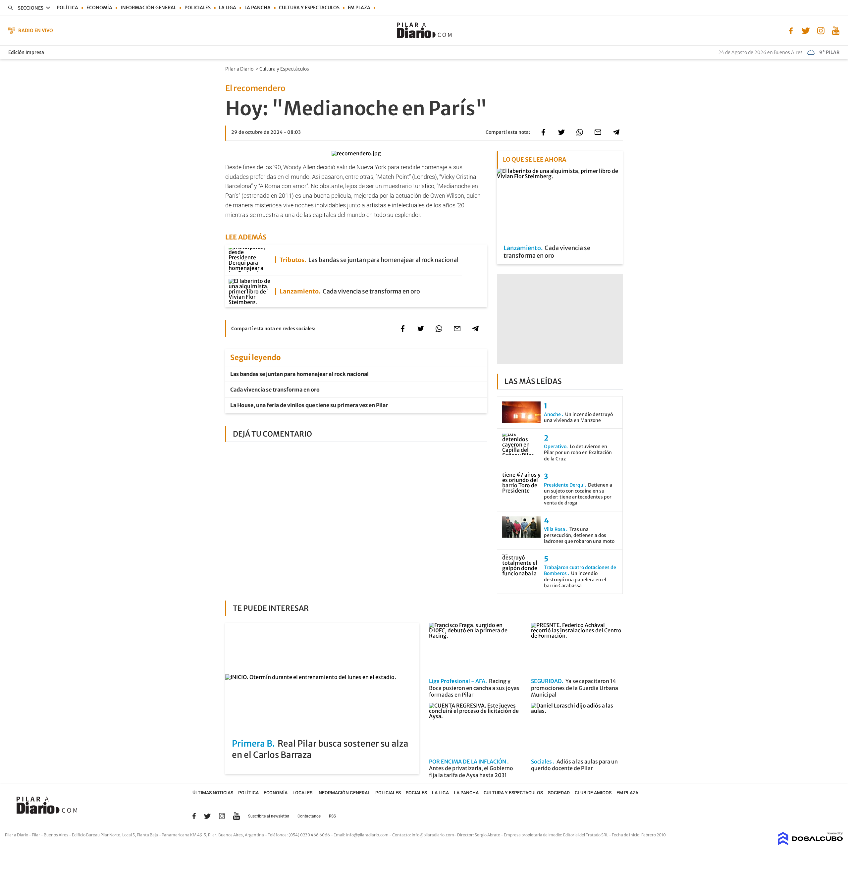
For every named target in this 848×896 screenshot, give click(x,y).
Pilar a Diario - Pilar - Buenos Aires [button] (37, 834)
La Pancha (257, 8)
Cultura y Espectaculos (309, 8)
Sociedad (559, 792)
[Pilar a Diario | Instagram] (821, 30)
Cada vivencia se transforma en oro (275, 389)
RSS (332, 816)
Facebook (194, 816)
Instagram (222, 816)
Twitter (207, 815)
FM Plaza (359, 8)
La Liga (227, 8)
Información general (148, 8)
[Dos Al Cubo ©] (810, 843)
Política (67, 8)
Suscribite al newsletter (268, 816)
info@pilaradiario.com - (369, 834)
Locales (302, 792)
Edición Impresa (26, 52)
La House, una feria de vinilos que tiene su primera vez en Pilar (309, 405)
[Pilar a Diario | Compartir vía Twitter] (561, 132)
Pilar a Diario (239, 69)
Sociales (416, 792)
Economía (99, 8)
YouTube (236, 816)
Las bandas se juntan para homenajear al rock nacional (299, 374)
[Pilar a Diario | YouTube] (835, 30)
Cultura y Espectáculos (284, 69)
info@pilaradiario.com (433, 834)
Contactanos (309, 816)
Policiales (198, 8)
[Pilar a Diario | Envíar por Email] (598, 132)
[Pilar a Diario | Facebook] (791, 30)
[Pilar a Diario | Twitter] (806, 30)
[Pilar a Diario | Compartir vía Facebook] (543, 132)
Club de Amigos (593, 792)
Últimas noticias (212, 792)
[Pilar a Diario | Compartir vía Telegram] (616, 132)
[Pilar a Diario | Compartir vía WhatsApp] (579, 132)
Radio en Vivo (35, 30)
